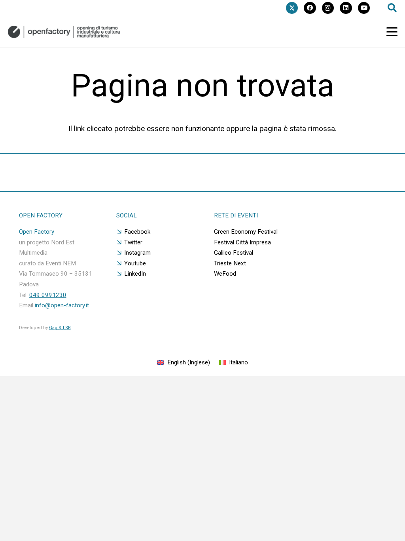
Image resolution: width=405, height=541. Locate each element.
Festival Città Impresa (242, 242)
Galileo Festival (233, 252)
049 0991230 (47, 295)
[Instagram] (328, 8)
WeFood (225, 273)
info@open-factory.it (62, 305)
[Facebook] (310, 8)
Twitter (133, 242)
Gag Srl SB (60, 327)
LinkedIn (135, 273)
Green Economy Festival (246, 231)
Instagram (137, 252)
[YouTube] (364, 8)
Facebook (137, 231)
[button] (391, 31)
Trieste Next (230, 263)
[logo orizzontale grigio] (64, 32)
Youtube (135, 263)
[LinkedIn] (346, 8)
